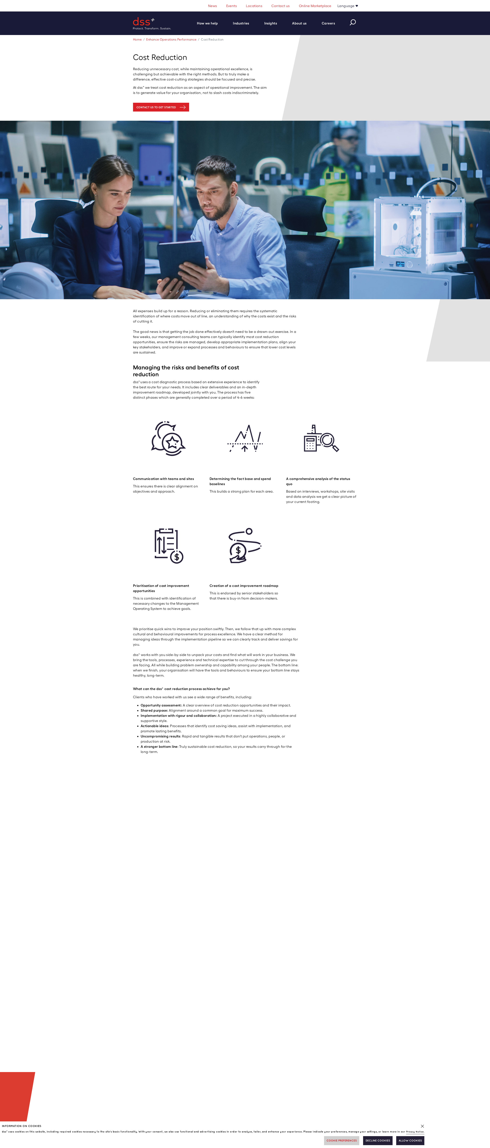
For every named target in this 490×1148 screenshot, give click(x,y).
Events (231, 6)
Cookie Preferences (342, 1140)
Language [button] (346, 6)
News (212, 6)
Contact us (280, 6)
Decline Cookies (378, 1140)
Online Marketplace (315, 6)
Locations (254, 6)
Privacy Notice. (415, 1132)
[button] (209, 23)
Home (137, 39)
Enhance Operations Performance (171, 39)
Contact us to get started (156, 107)
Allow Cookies (410, 1140)
